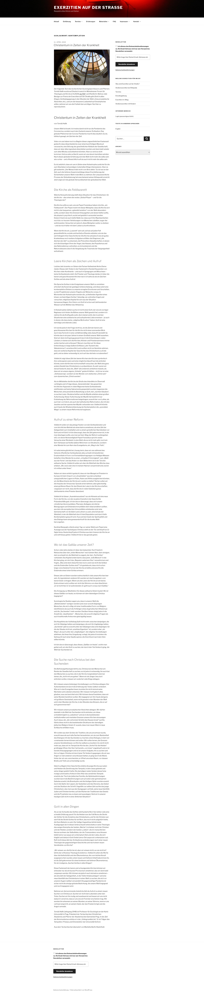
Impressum (124, 21)
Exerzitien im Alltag (121, 100)
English (117, 129)
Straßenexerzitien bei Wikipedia (126, 88)
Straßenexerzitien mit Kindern (125, 104)
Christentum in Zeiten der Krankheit (76, 45)
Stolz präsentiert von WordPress (81, 990)
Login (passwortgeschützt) (124, 116)
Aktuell (56, 21)
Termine (78, 21)
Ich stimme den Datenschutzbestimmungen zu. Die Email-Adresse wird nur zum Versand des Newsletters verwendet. (132, 48)
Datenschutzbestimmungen (125, 70)
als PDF (83, 94)
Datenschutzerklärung (61, 990)
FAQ (114, 21)
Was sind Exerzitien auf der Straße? (127, 84)
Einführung (67, 21)
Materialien (103, 21)
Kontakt (136, 21)
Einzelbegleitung (121, 96)
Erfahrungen (90, 21)
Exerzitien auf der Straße (88, 7)
